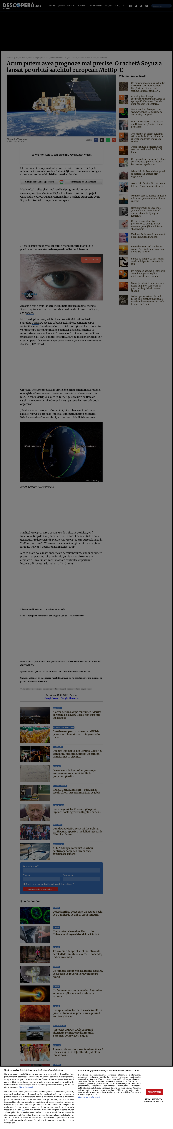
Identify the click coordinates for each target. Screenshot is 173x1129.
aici (23, 1110)
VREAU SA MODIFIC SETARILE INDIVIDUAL (154, 1100)
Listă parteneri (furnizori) (89, 1097)
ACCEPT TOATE (154, 1092)
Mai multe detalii (26, 1087)
